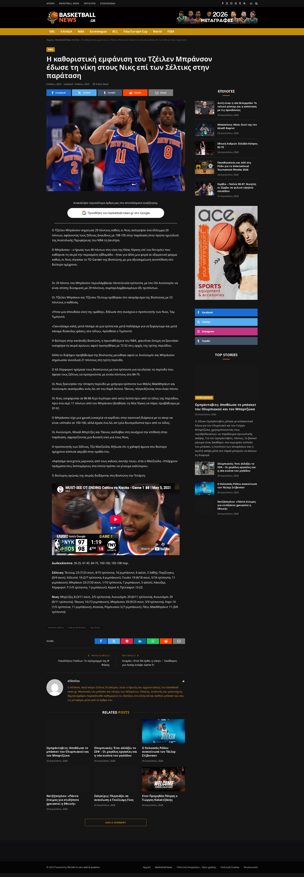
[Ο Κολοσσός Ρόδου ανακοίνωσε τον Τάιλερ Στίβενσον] (163, 731)
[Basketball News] (71, 17)
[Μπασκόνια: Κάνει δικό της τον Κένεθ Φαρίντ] (204, 129)
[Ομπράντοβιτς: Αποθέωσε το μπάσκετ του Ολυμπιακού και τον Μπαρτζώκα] (68, 731)
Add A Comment (115, 822)
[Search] (256, 3)
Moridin (71, 867)
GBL (52, 31)
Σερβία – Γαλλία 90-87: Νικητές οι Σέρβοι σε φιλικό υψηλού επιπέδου (236, 187)
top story (95, 627)
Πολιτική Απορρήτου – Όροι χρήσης (196, 867)
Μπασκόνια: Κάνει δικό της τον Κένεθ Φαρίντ (237, 126)
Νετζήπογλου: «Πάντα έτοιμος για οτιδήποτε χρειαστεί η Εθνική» (62, 800)
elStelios (74, 681)
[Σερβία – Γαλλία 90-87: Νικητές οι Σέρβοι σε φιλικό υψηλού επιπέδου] (204, 188)
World (157, 31)
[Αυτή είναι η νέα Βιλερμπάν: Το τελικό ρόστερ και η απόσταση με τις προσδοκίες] (204, 107)
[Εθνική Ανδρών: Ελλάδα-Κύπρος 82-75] (204, 148)
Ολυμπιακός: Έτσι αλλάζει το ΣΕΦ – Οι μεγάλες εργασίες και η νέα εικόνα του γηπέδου (115, 752)
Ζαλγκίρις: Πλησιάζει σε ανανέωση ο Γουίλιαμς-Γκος (114, 798)
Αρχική (50, 3)
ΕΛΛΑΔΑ (66, 31)
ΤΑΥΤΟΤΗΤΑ (90, 3)
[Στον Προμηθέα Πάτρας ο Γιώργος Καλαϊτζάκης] (163, 779)
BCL (115, 31)
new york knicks (77, 627)
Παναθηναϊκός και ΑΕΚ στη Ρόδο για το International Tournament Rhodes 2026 (234, 166)
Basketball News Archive (67, 39)
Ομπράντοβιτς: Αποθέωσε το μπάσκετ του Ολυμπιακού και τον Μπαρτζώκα (67, 752)
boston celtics (56, 627)
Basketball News (69, 3)
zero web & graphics (89, 867)
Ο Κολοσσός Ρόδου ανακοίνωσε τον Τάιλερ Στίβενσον (159, 752)
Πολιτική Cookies (230, 867)
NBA (81, 31)
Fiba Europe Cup (135, 31)
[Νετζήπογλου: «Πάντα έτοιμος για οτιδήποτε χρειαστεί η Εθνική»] (68, 779)
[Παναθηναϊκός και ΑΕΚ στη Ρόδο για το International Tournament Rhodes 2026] (204, 167)
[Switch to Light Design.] (251, 3)
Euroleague (98, 31)
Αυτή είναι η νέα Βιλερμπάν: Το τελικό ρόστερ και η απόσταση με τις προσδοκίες (237, 106)
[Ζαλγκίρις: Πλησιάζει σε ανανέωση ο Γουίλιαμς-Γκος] (115, 779)
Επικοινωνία (107, 3)
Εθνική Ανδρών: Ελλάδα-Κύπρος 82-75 (237, 145)
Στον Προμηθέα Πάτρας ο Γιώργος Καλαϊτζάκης (160, 798)
